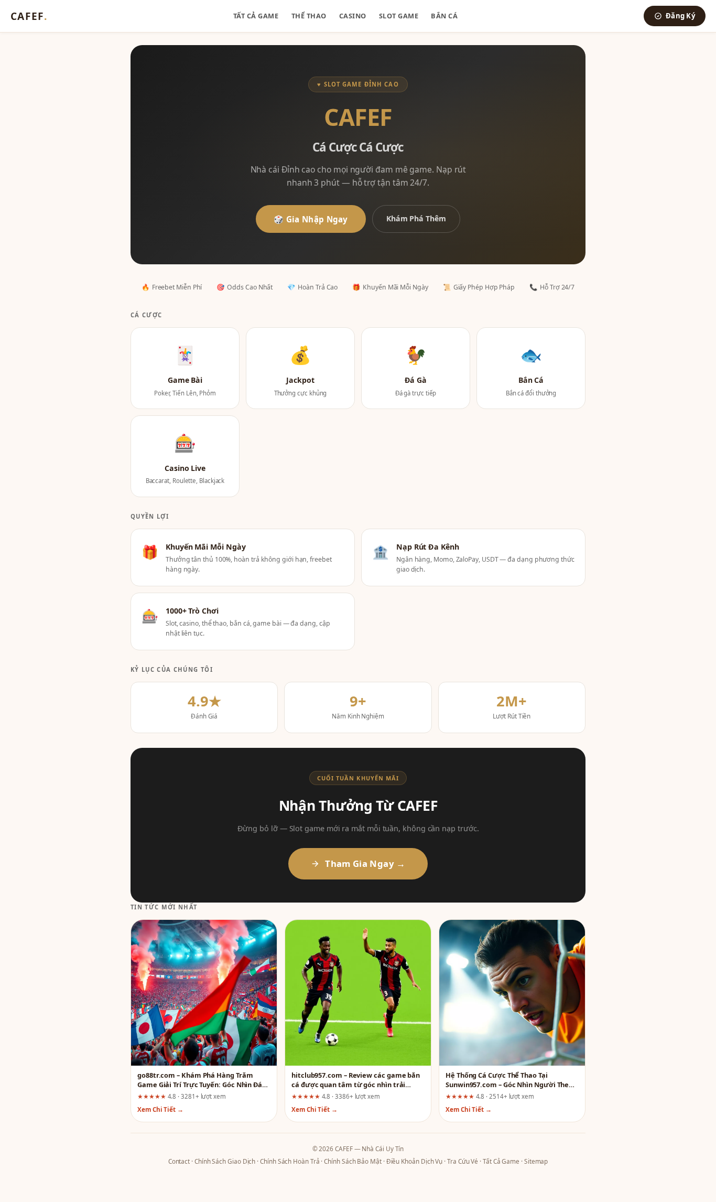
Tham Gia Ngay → (365, 863)
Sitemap (536, 1161)
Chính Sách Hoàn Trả (289, 1161)
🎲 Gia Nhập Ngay (311, 219)
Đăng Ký (680, 15)
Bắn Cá (444, 15)
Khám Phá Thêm (416, 218)
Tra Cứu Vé (462, 1161)
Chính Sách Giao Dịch (224, 1161)
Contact (179, 1161)
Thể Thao (309, 15)
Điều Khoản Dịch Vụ (414, 1161)
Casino (352, 15)
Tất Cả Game (256, 15)
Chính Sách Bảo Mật (353, 1161)
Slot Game (399, 15)
